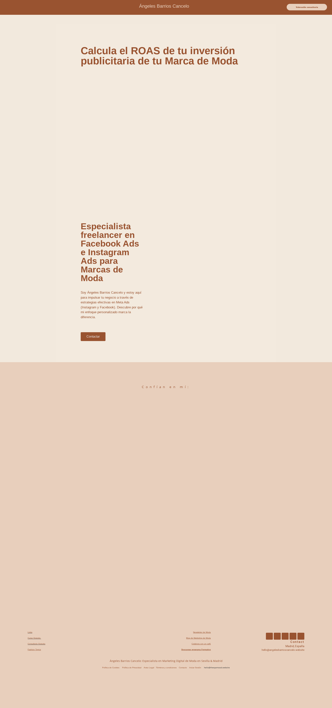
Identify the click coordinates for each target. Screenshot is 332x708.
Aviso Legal (149, 668)
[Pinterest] (285, 636)
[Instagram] (277, 636)
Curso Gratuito (34, 638)
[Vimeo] (269, 636)
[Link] (300, 636)
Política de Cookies (110, 668)
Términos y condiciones (166, 668)
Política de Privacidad (131, 668)
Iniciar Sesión (195, 668)
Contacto (183, 668)
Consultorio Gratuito (36, 644)
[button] (22, 7)
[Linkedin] (293, 636)
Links (30, 632)
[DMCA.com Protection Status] (31, 703)
